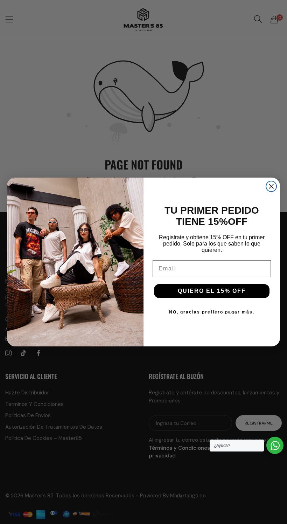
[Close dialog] (271, 186)
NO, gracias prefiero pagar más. (211, 312)
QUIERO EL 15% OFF (212, 291)
